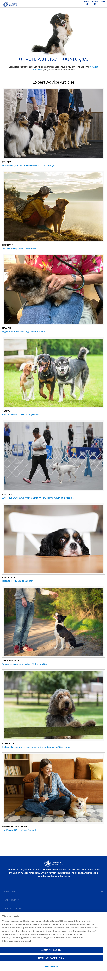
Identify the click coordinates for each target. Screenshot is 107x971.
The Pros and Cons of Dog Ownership (20, 830)
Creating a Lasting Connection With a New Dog (24, 663)
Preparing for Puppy (14, 826)
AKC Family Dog (11, 660)
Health (6, 328)
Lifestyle (7, 245)
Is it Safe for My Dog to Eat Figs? (17, 580)
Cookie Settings (51, 966)
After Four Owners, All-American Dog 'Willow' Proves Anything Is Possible (38, 497)
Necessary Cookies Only (51, 958)
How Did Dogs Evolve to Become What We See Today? (28, 165)
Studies (6, 162)
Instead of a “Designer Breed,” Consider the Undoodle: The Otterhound (36, 747)
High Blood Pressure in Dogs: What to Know (23, 331)
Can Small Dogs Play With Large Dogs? (20, 414)
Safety (6, 411)
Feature (7, 494)
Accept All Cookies (51, 950)
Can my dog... (10, 577)
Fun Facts (8, 743)
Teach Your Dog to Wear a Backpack (19, 248)
